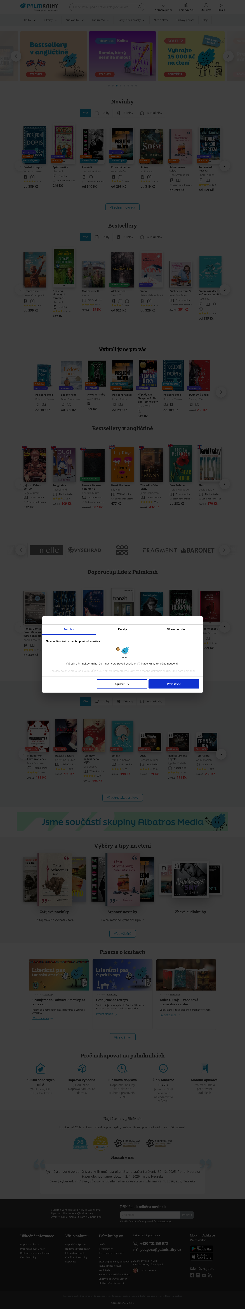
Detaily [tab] (122, 629)
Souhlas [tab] (68, 629)
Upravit (119, 683)
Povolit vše (174, 683)
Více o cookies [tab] (176, 629)
